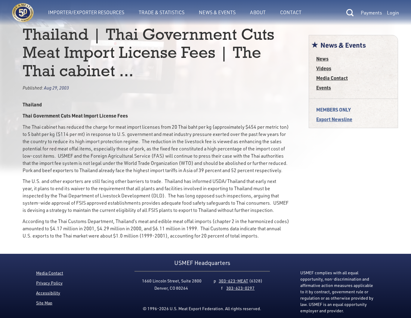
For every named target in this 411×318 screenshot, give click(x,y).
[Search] (350, 13)
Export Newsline (334, 119)
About (258, 12)
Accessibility (48, 292)
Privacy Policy (49, 282)
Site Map (44, 302)
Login (393, 12)
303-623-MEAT (233, 280)
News (322, 58)
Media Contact (332, 78)
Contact (290, 12)
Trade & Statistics (161, 12)
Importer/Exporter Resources (86, 12)
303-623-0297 (240, 288)
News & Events (217, 12)
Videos (323, 68)
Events (323, 87)
